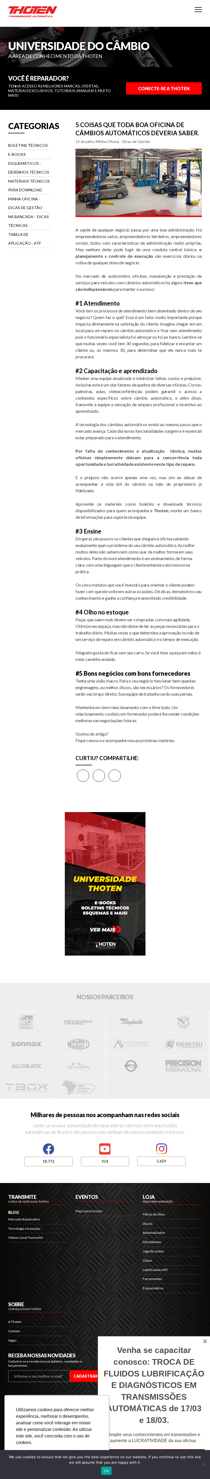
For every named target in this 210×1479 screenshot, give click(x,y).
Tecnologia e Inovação (24, 1228)
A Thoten (15, 1322)
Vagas (12, 1340)
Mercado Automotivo (24, 1219)
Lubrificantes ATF (155, 1270)
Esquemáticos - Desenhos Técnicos (28, 167)
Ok (106, 1471)
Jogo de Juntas (153, 1251)
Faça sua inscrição (88, 1211)
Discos (148, 1224)
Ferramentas (152, 1279)
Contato (14, 1331)
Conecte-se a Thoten (163, 88)
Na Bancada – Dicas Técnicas (28, 221)
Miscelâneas (152, 1242)
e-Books (17, 154)
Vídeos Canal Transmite (25, 1237)
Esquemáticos (153, 1288)
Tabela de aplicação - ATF (24, 238)
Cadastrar (86, 1376)
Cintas (147, 1260)
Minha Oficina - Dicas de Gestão (25, 203)
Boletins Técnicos (28, 145)
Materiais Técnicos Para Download (29, 185)
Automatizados (154, 1233)
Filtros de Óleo (154, 1214)
